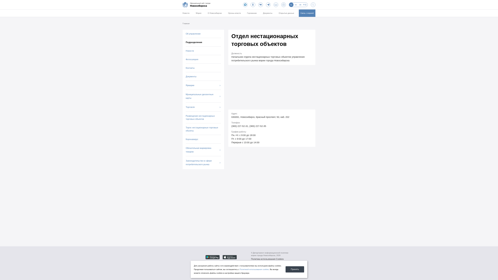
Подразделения (194, 42)
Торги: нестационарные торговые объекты (202, 129)
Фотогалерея (192, 59)
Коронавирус (192, 139)
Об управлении (193, 34)
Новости (185, 13)
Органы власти (234, 13)
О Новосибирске (215, 13)
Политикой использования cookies (254, 269)
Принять (295, 269)
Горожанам (252, 13)
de (300, 5)
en (296, 5)
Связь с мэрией (307, 13)
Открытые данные (286, 13)
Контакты (190, 68)
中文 (305, 5)
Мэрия (198, 13)
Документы (267, 13)
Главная (186, 23)
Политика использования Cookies (267, 259)
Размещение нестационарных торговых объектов (200, 117)
